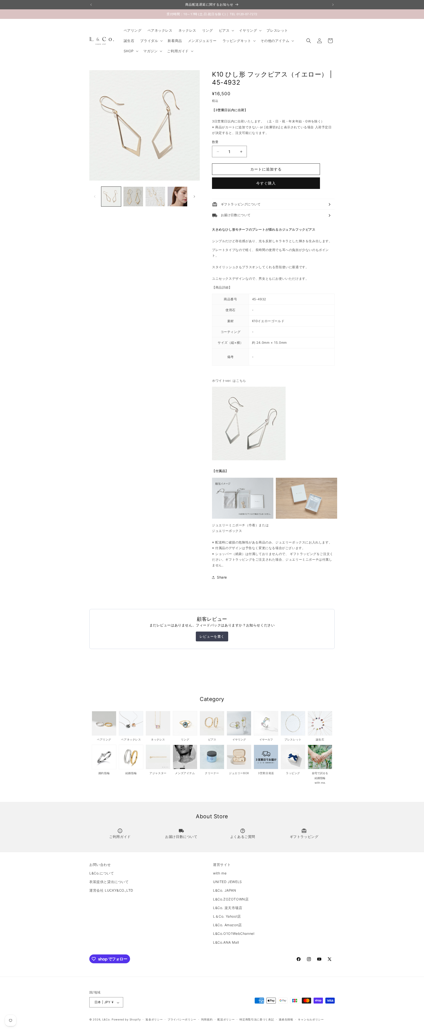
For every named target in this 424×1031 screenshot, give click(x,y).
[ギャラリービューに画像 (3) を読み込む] (155, 196)
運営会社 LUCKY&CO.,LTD (111, 890)
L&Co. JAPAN (224, 890)
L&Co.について (101, 873)
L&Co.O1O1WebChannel (233, 934)
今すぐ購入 (266, 183)
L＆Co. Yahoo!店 (227, 916)
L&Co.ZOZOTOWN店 (231, 899)
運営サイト (222, 864)
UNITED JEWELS (227, 882)
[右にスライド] (194, 196)
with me (219, 873)
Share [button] (222, 577)
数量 (215, 142)
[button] (226, 30)
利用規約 (207, 1019)
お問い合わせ (100, 864)
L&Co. (107, 1019)
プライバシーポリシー (182, 1019)
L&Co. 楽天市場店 (227, 908)
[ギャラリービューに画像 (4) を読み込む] (177, 196)
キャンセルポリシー (311, 1019)
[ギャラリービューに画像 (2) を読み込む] (133, 196)
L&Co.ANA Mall (226, 942)
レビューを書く (212, 636)
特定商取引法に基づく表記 (256, 1019)
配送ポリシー (226, 1019)
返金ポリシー (154, 1019)
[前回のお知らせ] (91, 4)
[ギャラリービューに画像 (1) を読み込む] (111, 196)
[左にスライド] (94, 196)
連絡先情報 (286, 1019)
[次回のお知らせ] (333, 4)
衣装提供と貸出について (109, 882)
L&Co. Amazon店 (227, 925)
